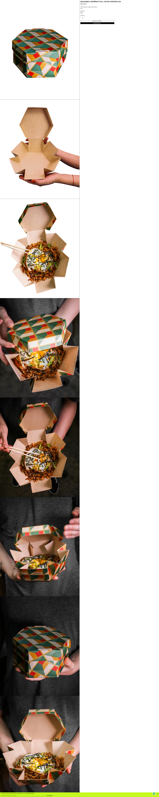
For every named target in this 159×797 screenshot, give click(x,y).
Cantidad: (82, 15)
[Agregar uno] (84, 17)
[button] (40, 49)
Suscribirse (49, 795)
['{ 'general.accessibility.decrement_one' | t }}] (80, 17)
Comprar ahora (96, 23)
